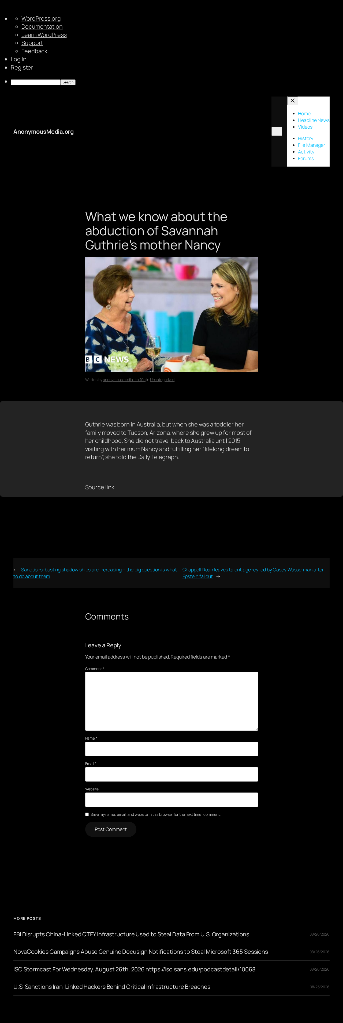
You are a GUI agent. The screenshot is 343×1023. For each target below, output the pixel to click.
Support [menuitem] (32, 43)
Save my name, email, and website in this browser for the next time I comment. (155, 814)
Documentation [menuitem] (42, 26)
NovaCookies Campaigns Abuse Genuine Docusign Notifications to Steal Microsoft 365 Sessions (140, 951)
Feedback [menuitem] (34, 51)
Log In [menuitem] (18, 59)
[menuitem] (177, 81)
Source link (99, 487)
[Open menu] (276, 131)
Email (90, 763)
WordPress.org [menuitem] (41, 18)
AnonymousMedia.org (43, 132)
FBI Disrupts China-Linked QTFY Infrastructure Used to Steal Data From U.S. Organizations (131, 934)
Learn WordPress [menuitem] (44, 35)
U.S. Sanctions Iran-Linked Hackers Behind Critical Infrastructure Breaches (111, 986)
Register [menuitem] (22, 67)
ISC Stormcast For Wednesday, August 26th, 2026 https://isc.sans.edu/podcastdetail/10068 (134, 969)
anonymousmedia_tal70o (124, 379)
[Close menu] (292, 101)
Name (91, 738)
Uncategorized (162, 379)
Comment (94, 668)
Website (92, 788)
